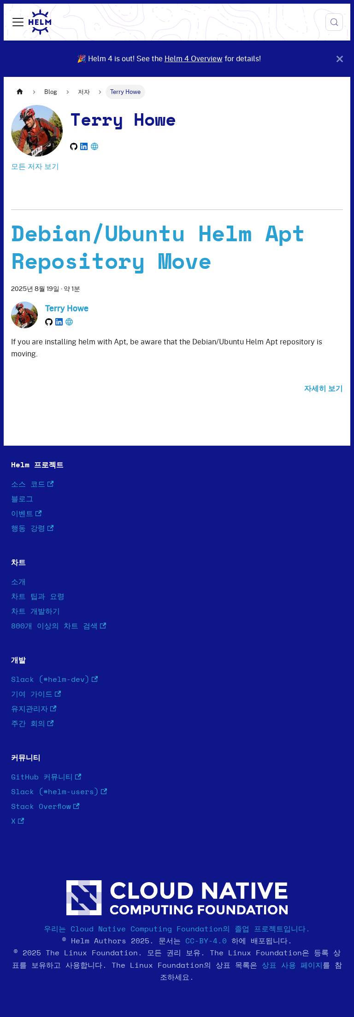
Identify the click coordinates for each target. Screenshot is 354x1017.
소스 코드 (28, 484)
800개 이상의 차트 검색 (54, 626)
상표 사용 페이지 (292, 965)
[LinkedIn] (84, 146)
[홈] (20, 92)
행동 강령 (28, 528)
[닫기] (339, 59)
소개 (18, 582)
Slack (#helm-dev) (50, 679)
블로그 (22, 499)
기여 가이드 (32, 694)
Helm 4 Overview (194, 58)
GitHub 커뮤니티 (42, 777)
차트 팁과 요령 (38, 596)
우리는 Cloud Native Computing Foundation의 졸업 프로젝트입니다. (177, 929)
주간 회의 (28, 723)
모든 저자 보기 (35, 166)
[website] (94, 146)
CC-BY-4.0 (206, 941)
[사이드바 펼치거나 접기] (18, 22)
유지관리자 (29, 709)
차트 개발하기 (35, 611)
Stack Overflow (41, 806)
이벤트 (22, 513)
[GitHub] (73, 146)
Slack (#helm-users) (55, 792)
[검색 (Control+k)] (334, 22)
